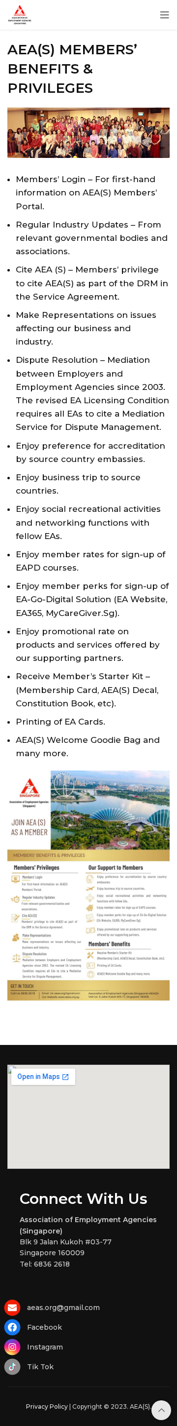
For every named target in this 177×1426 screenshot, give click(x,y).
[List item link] (88, 1307)
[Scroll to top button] (161, 1410)
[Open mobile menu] (165, 15)
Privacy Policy (47, 1406)
